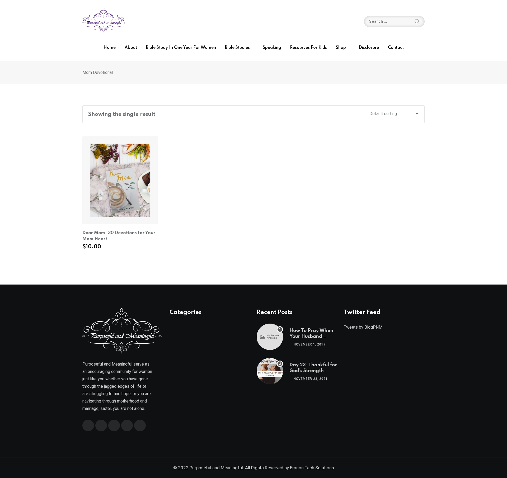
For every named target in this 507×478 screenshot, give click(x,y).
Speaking (272, 48)
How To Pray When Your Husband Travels (311, 336)
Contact (396, 48)
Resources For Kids (308, 48)
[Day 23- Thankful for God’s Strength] (270, 371)
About (131, 48)
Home (110, 48)
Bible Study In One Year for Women (181, 48)
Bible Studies (237, 48)
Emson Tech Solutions (312, 467)
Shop (341, 48)
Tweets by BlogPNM (363, 327)
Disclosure (369, 48)
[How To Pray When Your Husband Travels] (270, 337)
